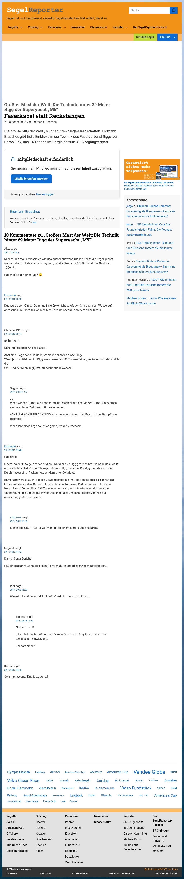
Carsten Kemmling (135, 833)
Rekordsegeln (82, 780)
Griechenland (44, 839)
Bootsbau (171, 780)
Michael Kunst (132, 839)
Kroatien (41, 833)
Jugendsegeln (47, 788)
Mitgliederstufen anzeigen (31, 178)
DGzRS (92, 795)
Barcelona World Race (75, 772)
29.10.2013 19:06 (18, 521)
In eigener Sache (133, 827)
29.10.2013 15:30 (18, 590)
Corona (73, 801)
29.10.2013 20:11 (13, 334)
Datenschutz (45, 873)
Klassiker (71, 833)
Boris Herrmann (20, 788)
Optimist (161, 788)
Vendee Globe (149, 772)
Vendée (11, 839)
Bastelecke (72, 856)
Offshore (12, 833)
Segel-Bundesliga (35, 795)
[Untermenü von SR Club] (175, 37)
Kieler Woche (32, 801)
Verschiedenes (74, 862)
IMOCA (84, 788)
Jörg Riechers (14, 801)
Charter (40, 822)
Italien (39, 851)
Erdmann (10, 295)
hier (34, 222)
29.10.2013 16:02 (24, 620)
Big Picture (55, 772)
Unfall (174, 788)
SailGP (49, 780)
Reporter (129, 816)
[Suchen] (173, 10)
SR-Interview (58, 795)
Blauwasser (67, 788)
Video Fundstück (135, 788)
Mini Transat (122, 780)
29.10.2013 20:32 (13, 299)
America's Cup (165, 795)
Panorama (72, 816)
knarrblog (40, 772)
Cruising (103, 780)
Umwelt (64, 780)
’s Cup (20, 827)
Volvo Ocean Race (23, 780)
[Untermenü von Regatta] (21, 27)
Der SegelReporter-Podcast (162, 821)
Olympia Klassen (18, 772)
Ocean (16, 845)
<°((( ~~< (15, 517)
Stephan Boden (136, 298)
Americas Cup (117, 772)
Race (23, 845)
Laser (63, 801)
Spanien (41, 845)
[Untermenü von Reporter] (126, 27)
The (9, 845)
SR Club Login (145, 37)
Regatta (11, 816)
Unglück (76, 795)
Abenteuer (96, 772)
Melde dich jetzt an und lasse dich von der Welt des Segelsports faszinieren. (148, 185)
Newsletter (101, 816)
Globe (20, 839)
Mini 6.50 (143, 795)
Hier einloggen (45, 194)
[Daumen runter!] (5, 286)
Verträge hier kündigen (167, 873)
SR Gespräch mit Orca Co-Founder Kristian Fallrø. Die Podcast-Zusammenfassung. (149, 230)
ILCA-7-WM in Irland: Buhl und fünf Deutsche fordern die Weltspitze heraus (149, 248)
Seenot (174, 772)
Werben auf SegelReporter (121, 873)
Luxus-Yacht (49, 801)
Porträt (139, 780)
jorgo (129, 206)
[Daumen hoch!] (5, 282)
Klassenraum (102, 822)
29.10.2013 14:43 (13, 552)
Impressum (11, 873)
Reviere (40, 827)
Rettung (12, 795)
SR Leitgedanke (133, 822)
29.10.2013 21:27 (18, 392)
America (11, 827)
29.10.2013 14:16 (13, 670)
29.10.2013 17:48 (13, 450)
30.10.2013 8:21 (12, 252)
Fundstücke (72, 845)
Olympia (106, 795)
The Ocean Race (125, 795)
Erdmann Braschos (25, 211)
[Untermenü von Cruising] (42, 27)
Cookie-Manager (80, 873)
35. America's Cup (104, 788)
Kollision (153, 780)
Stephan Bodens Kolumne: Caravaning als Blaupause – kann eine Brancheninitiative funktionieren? (150, 211)
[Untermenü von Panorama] (65, 27)
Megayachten (73, 827)
